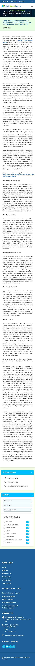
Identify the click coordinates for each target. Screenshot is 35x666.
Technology (9, 542)
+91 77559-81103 (12, 482)
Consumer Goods (10, 527)
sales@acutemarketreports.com (17, 486)
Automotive (9, 521)
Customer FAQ (6, 574)
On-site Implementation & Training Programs (10, 607)
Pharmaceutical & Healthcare (14, 539)
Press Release (20, 10)
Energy (8, 530)
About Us (5, 1)
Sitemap (22, 1)
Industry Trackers (7, 599)
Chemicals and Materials (12, 524)
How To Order (6, 577)
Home (12, 10)
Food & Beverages (11, 533)
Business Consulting (8, 596)
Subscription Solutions (9, 603)
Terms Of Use (6, 583)
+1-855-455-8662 (12, 478)
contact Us (13, 1)
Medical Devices (10, 536)
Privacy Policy (6, 580)
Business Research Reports (11, 593)
